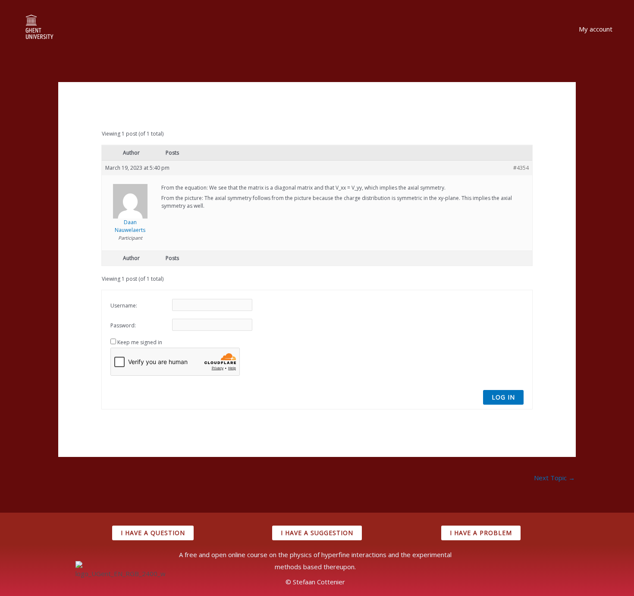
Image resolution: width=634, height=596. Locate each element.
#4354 (521, 167)
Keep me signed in (139, 342)
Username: (123, 305)
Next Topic (554, 477)
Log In (503, 397)
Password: (123, 325)
